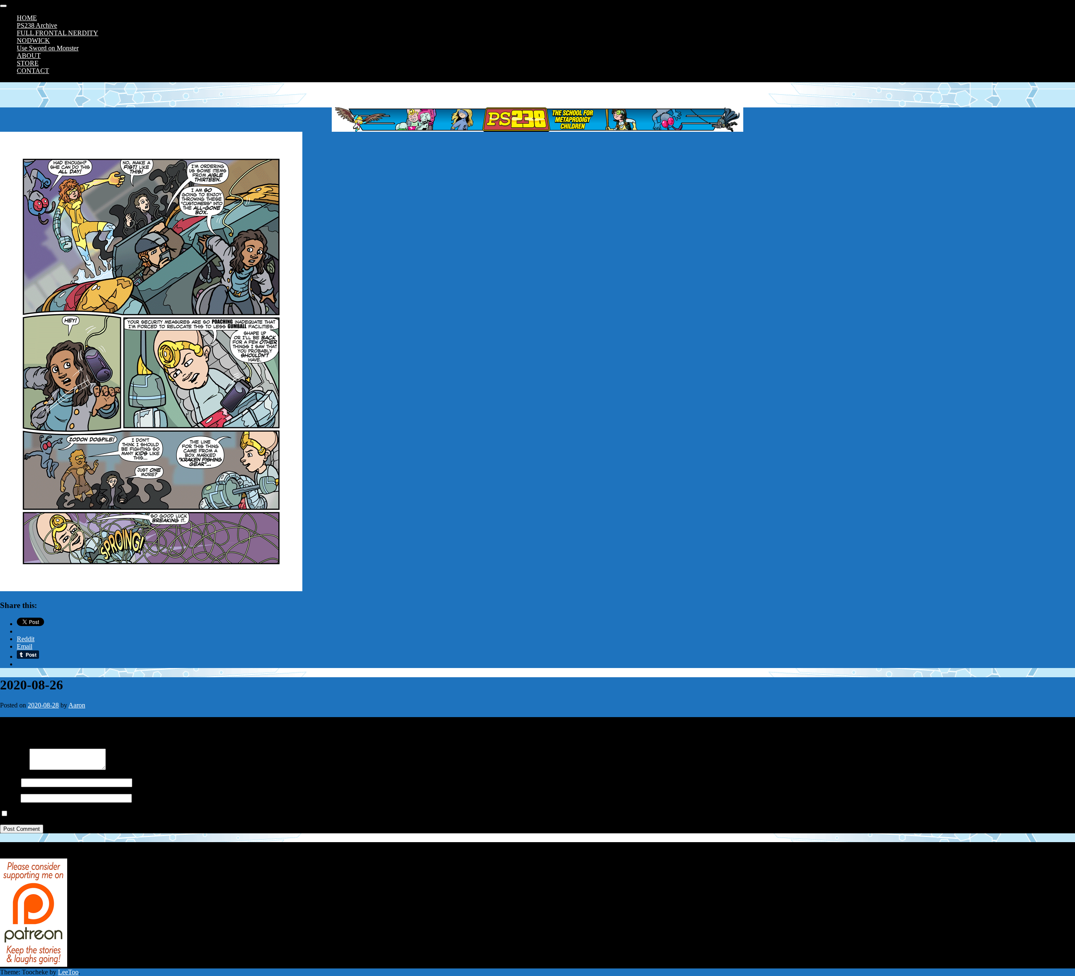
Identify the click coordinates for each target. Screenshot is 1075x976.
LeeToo (68, 972)
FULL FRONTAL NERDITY (57, 33)
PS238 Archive (37, 25)
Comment (13, 767)
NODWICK (33, 40)
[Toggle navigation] (3, 6)
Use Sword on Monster (48, 48)
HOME (27, 17)
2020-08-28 (43, 705)
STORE (28, 63)
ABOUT (29, 55)
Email (8, 797)
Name (8, 782)
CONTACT (33, 70)
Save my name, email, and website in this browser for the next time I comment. (114, 813)
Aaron (76, 705)
